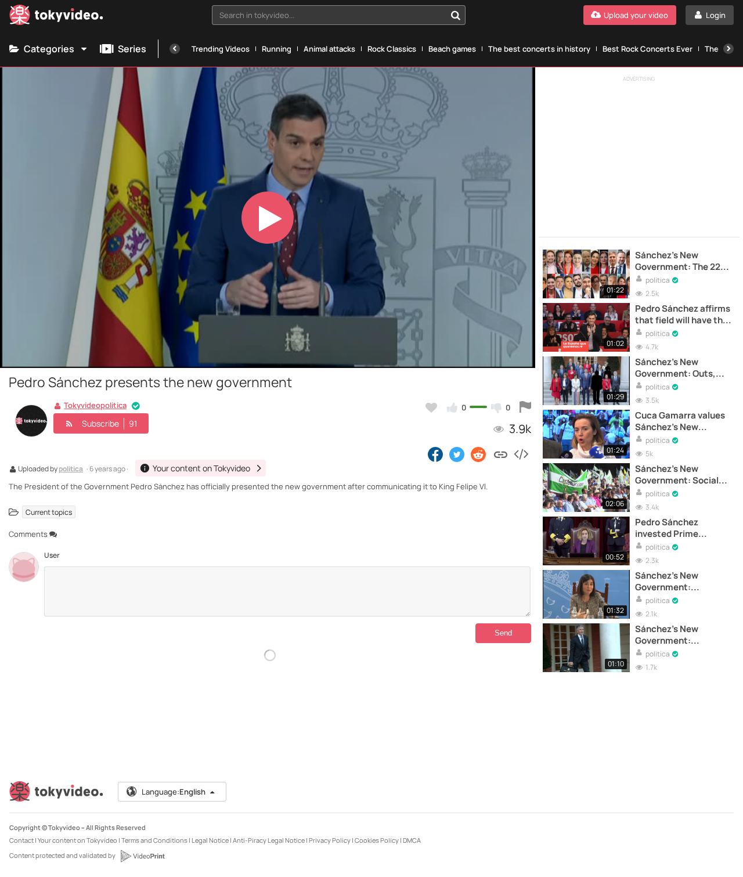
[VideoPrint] (142, 856)
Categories (49, 48)
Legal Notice (210, 840)
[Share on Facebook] (435, 453)
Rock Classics (391, 49)
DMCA (412, 840)
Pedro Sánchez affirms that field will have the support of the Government (682, 315)
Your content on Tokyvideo (77, 840)
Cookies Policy (377, 840)
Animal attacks (329, 49)
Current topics (49, 512)
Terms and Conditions (154, 840)
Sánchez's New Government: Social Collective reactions (677, 475)
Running (276, 49)
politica (71, 469)
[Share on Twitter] (456, 453)
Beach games (452, 49)
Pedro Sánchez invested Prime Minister (666, 528)
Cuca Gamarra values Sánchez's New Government (680, 422)
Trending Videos (221, 49)
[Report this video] (525, 407)
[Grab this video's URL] (500, 453)
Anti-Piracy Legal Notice (269, 840)
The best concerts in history (539, 49)
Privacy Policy (330, 840)
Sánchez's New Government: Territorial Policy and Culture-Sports (678, 582)
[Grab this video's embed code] (521, 453)
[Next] (728, 49)
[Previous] (174, 49)
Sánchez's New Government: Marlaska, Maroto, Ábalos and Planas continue (673, 635)
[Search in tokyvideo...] (456, 15)
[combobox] (339, 15)
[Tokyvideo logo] (56, 17)
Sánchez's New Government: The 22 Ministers (677, 261)
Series (132, 48)
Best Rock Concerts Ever (647, 49)
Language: (173, 791)
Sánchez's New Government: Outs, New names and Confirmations (675, 368)
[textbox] (328, 15)
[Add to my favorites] (431, 407)
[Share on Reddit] (479, 453)
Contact (21, 840)
